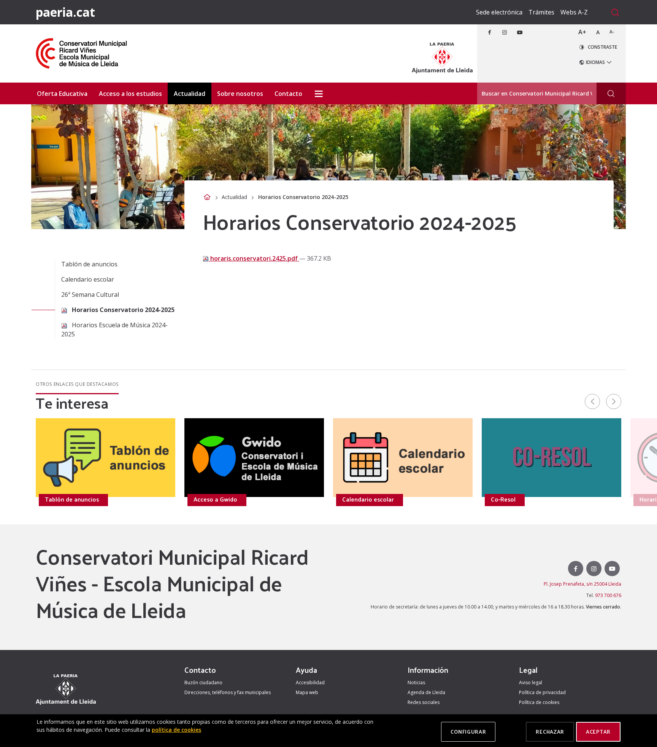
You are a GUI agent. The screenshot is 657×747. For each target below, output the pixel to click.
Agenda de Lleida (426, 692)
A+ (582, 32)
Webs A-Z (574, 12)
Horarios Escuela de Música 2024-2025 (114, 329)
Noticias (416, 682)
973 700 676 (608, 595)
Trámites (541, 12)
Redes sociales (424, 702)
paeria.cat (65, 12)
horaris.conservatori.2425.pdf (254, 258)
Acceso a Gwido (215, 499)
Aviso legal (530, 682)
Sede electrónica (499, 12)
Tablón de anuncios (89, 264)
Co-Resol (503, 499)
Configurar (468, 731)
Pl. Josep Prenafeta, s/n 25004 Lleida (582, 584)
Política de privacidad (542, 692)
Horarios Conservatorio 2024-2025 (122, 310)
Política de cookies (539, 702)
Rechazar (550, 731)
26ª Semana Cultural (90, 294)
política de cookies (176, 729)
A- (611, 32)
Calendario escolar (87, 279)
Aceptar (598, 731)
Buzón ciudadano (203, 682)
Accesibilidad (310, 682)
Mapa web (307, 692)
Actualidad (234, 197)
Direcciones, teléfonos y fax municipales (227, 692)
